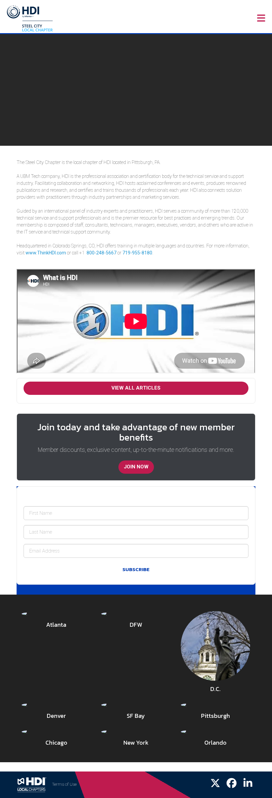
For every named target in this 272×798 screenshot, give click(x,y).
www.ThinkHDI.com (46, 252)
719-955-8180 (137, 252)
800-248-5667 (101, 252)
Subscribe (136, 569)
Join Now (136, 467)
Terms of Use (64, 784)
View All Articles (136, 388)
